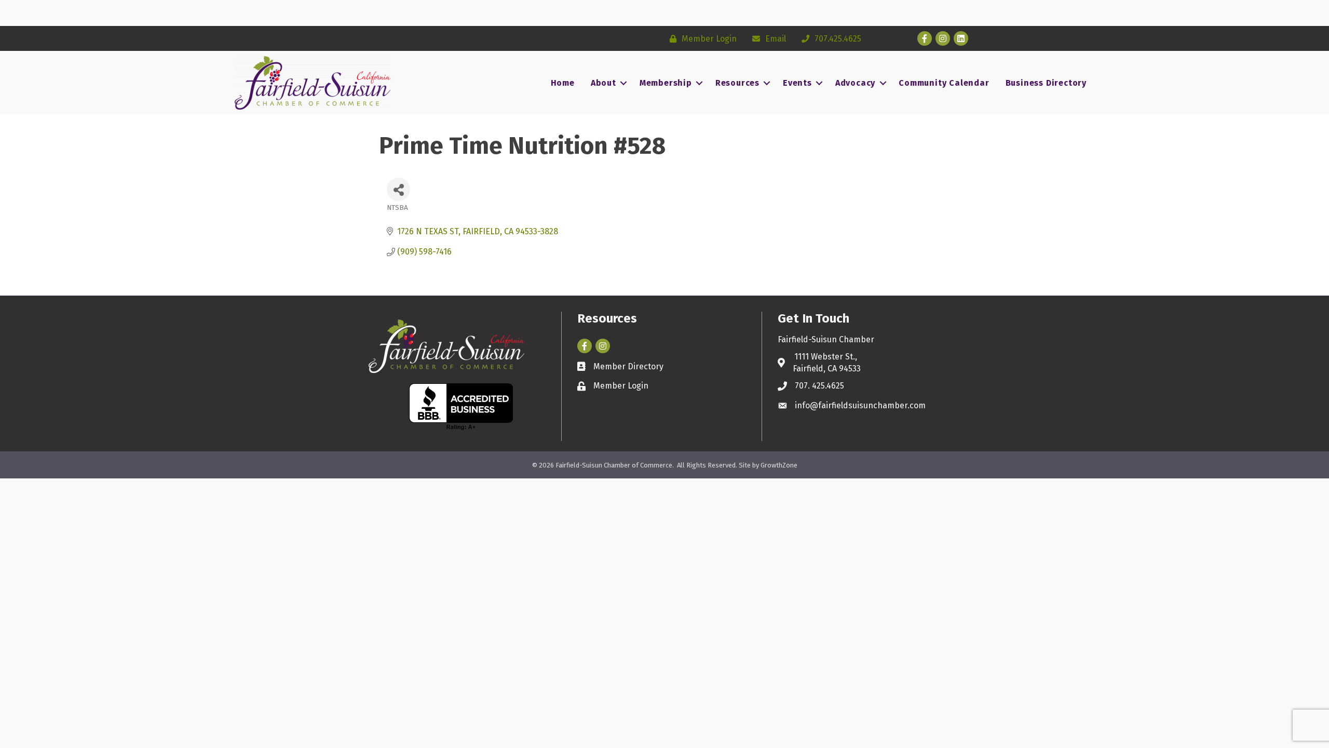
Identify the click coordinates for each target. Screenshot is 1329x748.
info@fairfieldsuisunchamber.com (860, 405)
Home (563, 83)
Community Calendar (944, 83)
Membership (666, 83)
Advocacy (855, 83)
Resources (737, 83)
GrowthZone (779, 465)
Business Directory (1046, 83)
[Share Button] (398, 189)
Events (797, 83)
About (603, 83)
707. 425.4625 (819, 386)
